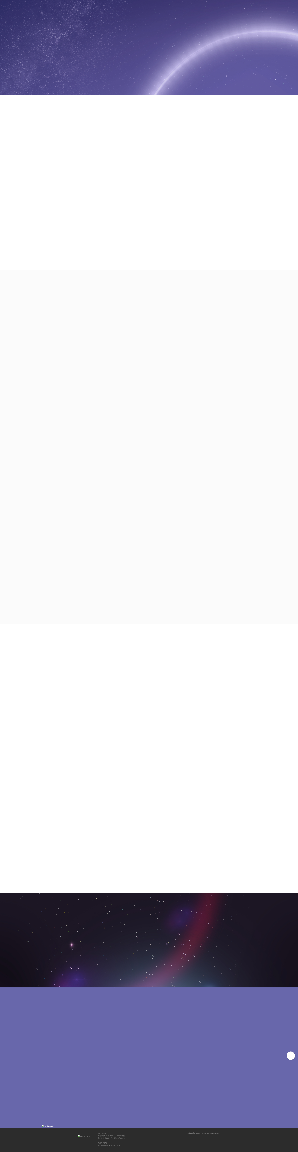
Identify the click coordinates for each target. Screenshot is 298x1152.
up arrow (291, 1055)
